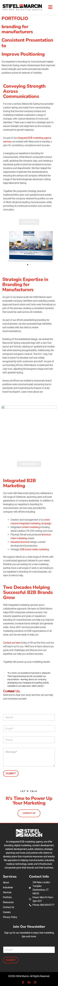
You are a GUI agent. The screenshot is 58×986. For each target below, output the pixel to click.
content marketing (30, 527)
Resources (8, 902)
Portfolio (7, 897)
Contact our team (12, 642)
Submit (11, 773)
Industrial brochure (20, 542)
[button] (50, 7)
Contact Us (8, 907)
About (6, 882)
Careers (7, 912)
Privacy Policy (10, 917)
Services (7, 892)
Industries (8, 887)
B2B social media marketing (34, 549)
